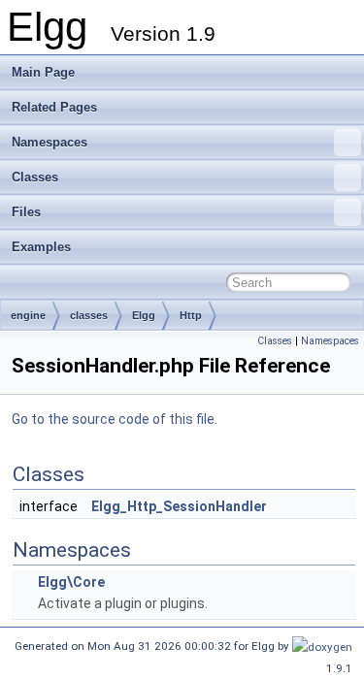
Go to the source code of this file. (114, 419)
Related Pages (54, 107)
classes (89, 315)
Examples (41, 247)
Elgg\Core (71, 582)
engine (28, 315)
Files (26, 212)
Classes (35, 177)
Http (191, 315)
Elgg (143, 315)
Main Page (43, 72)
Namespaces (49, 142)
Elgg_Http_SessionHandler (179, 506)
